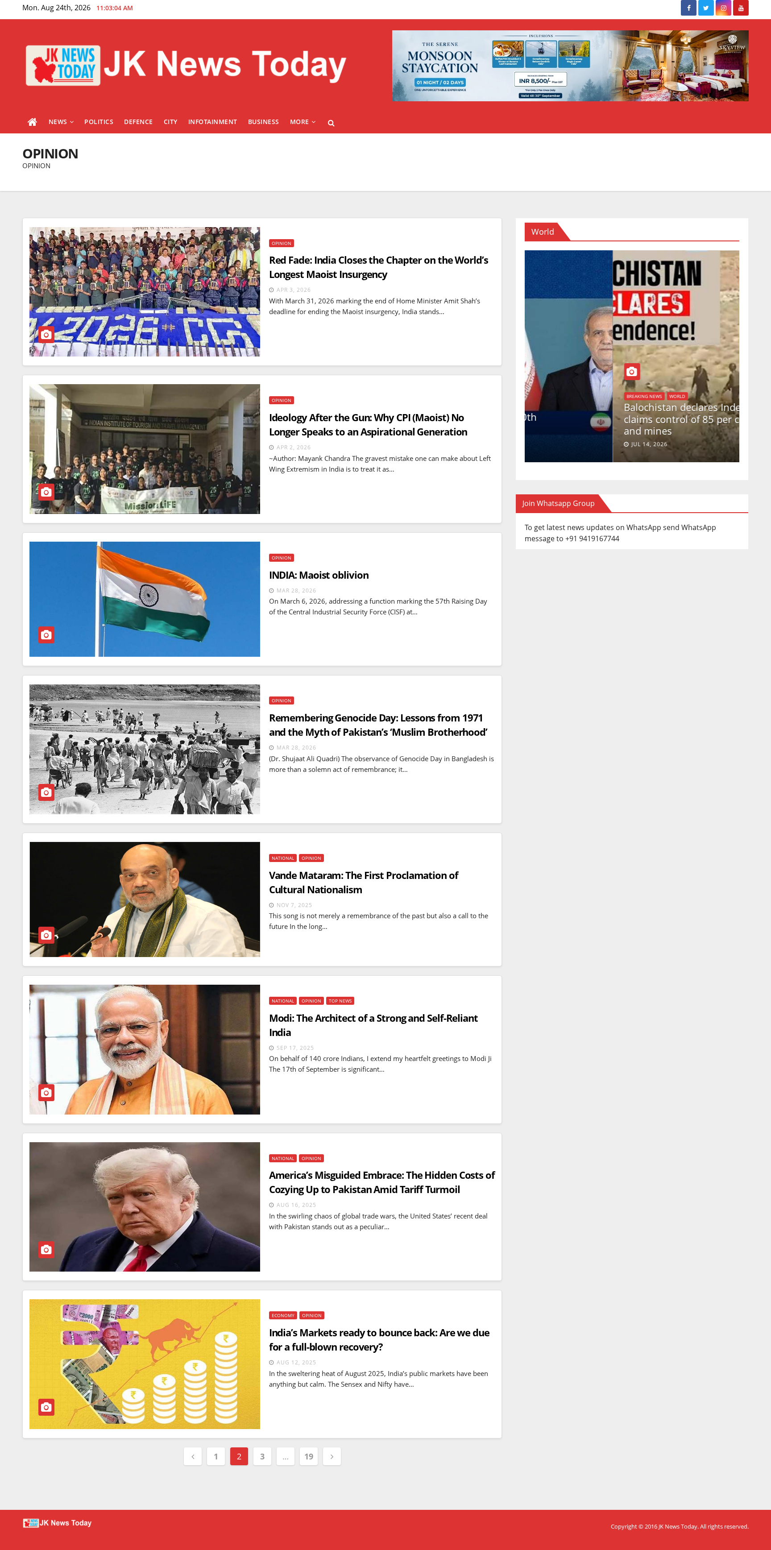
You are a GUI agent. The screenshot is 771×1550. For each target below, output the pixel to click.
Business (263, 121)
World (546, 406)
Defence (138, 121)
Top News (340, 1001)
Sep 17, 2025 (295, 1048)
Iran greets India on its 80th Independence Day (599, 422)
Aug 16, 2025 (296, 1205)
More (299, 121)
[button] (331, 123)
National (283, 858)
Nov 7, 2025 (294, 905)
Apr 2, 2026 (294, 447)
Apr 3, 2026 (294, 290)
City (171, 121)
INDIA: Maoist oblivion (319, 574)
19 (308, 1456)
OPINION (281, 243)
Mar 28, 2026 (296, 590)
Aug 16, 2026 (563, 444)
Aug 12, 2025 (296, 1362)
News (58, 121)
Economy (283, 1315)
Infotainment (212, 121)
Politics (98, 121)
